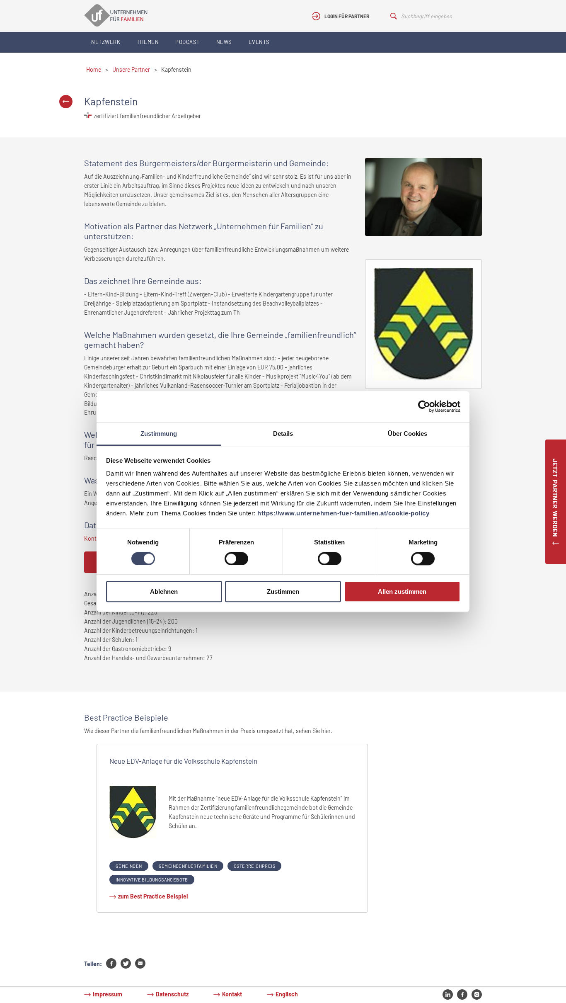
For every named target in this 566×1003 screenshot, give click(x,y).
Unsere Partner (131, 69)
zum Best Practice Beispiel (153, 896)
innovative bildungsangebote (152, 879)
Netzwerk (105, 42)
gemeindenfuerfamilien (188, 866)
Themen (148, 42)
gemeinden (129, 866)
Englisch (287, 994)
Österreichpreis (254, 866)
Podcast (187, 42)
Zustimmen (283, 591)
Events (259, 42)
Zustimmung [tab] (158, 433)
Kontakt (232, 994)
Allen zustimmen (402, 591)
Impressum (107, 994)
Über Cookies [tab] (407, 433)
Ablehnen (164, 591)
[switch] (236, 558)
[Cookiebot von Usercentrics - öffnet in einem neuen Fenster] (424, 406)
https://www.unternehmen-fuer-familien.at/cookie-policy (343, 513)
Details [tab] (283, 433)
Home (93, 69)
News (224, 42)
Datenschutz (172, 994)
